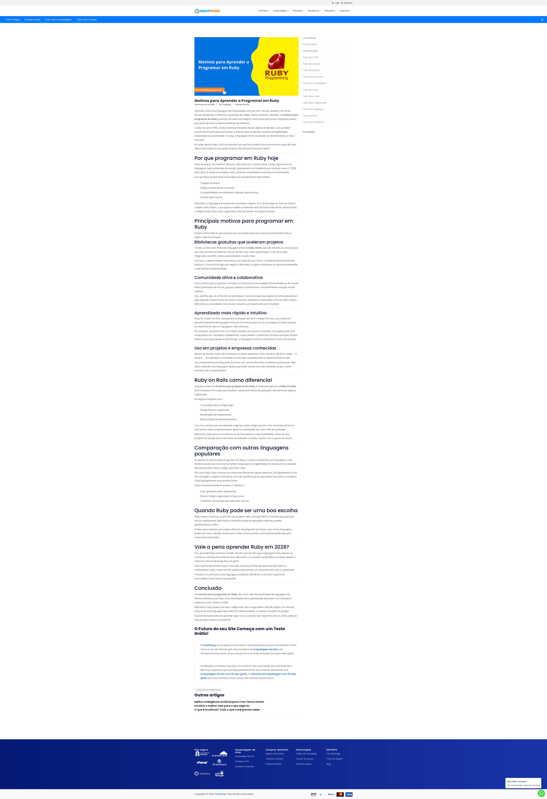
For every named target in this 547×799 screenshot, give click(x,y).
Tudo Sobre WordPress (313, 122)
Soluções (329, 10)
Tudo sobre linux (310, 89)
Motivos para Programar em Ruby (209, 690)
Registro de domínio (275, 753)
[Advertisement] (326, 151)
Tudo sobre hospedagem (58, 19)
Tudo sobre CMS (310, 57)
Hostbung (220, 794)
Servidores (313, 10)
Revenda (297, 10)
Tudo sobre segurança (313, 109)
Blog (328, 764)
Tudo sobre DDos (311, 70)
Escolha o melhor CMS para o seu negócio (221, 706)
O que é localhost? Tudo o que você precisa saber (227, 709)
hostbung (227, 104)
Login (337, 3)
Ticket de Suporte (334, 758)
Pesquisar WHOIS (274, 764)
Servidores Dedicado (244, 766)
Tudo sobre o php (311, 96)
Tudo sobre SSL (310, 115)
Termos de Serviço (304, 758)
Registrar (348, 3)
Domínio (263, 10)
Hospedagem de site (244, 756)
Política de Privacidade (306, 753)
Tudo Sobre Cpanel (86, 19)
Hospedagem (280, 10)
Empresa (344, 10)
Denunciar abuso (304, 764)
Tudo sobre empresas (313, 76)
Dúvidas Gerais (32, 19)
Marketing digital (310, 50)
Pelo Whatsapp (333, 753)
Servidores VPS (242, 761)
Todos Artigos (12, 19)
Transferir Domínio (274, 758)
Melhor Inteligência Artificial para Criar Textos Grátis (229, 702)
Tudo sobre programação (314, 102)
